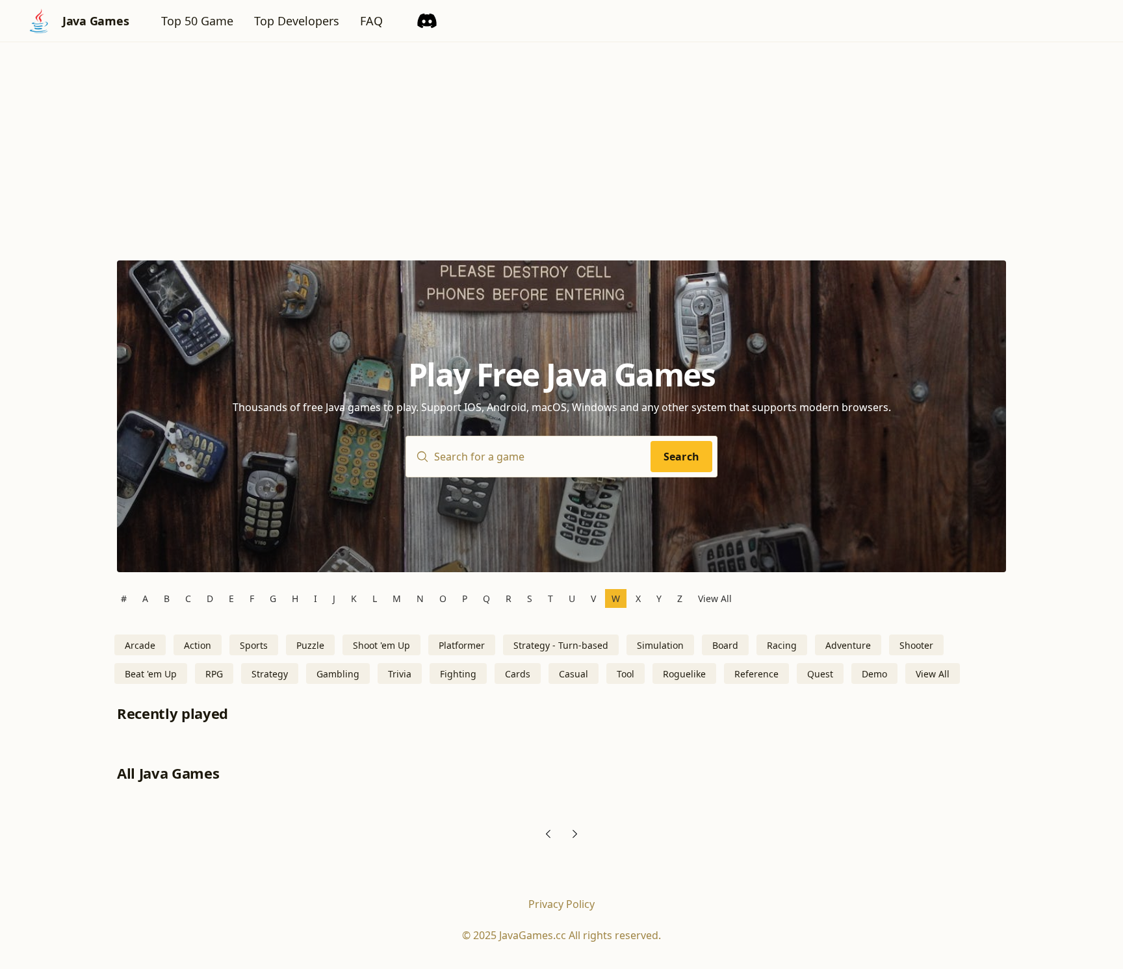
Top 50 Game (197, 21)
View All (715, 598)
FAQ (371, 21)
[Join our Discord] (427, 20)
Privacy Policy (561, 904)
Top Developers (296, 21)
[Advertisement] (561, 140)
